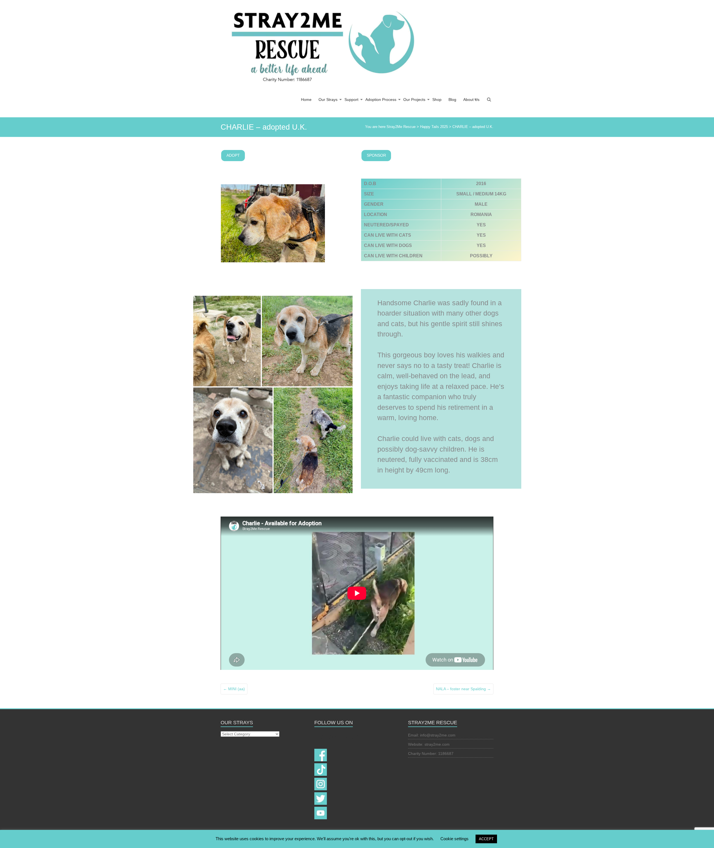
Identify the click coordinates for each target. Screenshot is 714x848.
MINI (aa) (234, 689)
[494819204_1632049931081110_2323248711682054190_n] (227, 341)
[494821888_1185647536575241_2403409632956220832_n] (232, 440)
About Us (471, 99)
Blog (452, 99)
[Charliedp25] (307, 341)
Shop (437, 99)
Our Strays (328, 99)
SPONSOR (376, 155)
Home (306, 99)
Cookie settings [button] (454, 838)
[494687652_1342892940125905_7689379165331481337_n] (313, 440)
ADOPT (233, 155)
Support (351, 99)
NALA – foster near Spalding (463, 689)
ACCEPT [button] (486, 839)
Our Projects (414, 99)
